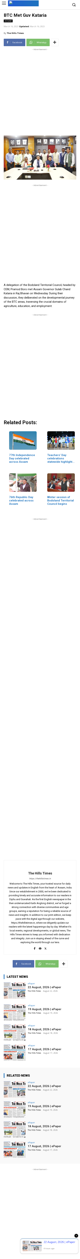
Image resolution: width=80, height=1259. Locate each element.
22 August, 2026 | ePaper (44, 987)
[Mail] (40, 947)
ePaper (31, 983)
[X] (45, 947)
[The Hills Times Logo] (23, 3)
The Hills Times (15, 33)
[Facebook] (34, 947)
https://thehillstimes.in (40, 878)
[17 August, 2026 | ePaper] (14, 1052)
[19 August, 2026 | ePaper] (14, 1012)
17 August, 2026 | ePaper (44, 1049)
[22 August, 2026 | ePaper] (14, 990)
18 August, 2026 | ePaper (44, 1029)
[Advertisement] (40, 91)
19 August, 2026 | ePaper (44, 1009)
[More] (55, 42)
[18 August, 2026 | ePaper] (14, 1032)
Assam (8, 21)
